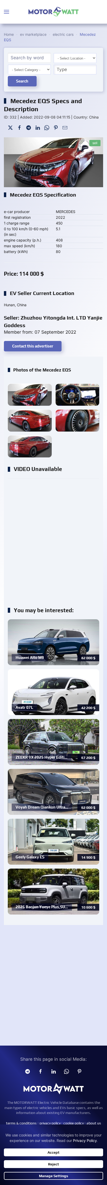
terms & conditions (21, 1123)
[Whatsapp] (66, 1071)
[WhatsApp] (46, 127)
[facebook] (40, 1071)
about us (93, 1123)
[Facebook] (19, 127)
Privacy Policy (85, 1140)
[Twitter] (10, 127)
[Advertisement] (53, 540)
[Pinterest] (55, 127)
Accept (53, 1152)
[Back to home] (53, 12)
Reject (53, 1164)
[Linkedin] (53, 1071)
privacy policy (50, 1123)
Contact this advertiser (32, 346)
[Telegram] (28, 127)
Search (22, 81)
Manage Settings (53, 1176)
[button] (6, 12)
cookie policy (73, 1123)
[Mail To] (65, 127)
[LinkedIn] (37, 127)
